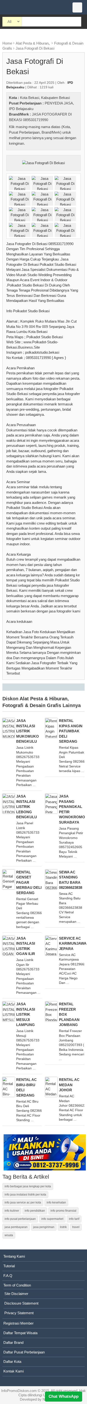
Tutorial (9, 1266)
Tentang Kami (14, 1256)
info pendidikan (35, 1210)
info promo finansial (63, 1210)
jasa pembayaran (16, 1227)
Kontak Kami (13, 1371)
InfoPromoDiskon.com (19, 1391)
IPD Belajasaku (21, 109)
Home (7, 43)
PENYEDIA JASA (59, 103)
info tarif (74, 1219)
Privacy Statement (19, 1313)
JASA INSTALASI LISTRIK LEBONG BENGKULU (26, 806)
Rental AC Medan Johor (69, 1085)
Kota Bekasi (29, 98)
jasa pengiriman (43, 1227)
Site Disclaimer (16, 1294)
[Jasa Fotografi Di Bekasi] (43, 163)
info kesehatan (56, 1202)
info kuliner (12, 1210)
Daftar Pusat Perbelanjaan (24, 1352)
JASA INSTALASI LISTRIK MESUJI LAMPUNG (25, 1014)
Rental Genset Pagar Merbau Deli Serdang (29, 882)
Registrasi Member (18, 1323)
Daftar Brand (13, 1342)
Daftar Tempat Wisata (20, 1333)
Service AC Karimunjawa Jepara (72, 943)
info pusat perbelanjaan (20, 1219)
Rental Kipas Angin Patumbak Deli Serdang (70, 731)
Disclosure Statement (21, 1303)
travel (76, 1227)
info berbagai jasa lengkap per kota (28, 1186)
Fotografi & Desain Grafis (31, 705)
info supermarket (52, 1219)
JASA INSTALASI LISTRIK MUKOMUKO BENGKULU (27, 731)
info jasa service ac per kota (23, 1202)
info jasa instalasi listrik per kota (25, 1194)
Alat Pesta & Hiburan (32, 43)
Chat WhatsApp (64, 1396)
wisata (9, 1235)
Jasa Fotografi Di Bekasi (35, 48)
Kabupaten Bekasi (55, 98)
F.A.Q (7, 1276)
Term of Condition (17, 1285)
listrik (63, 1227)
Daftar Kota (12, 1361)
